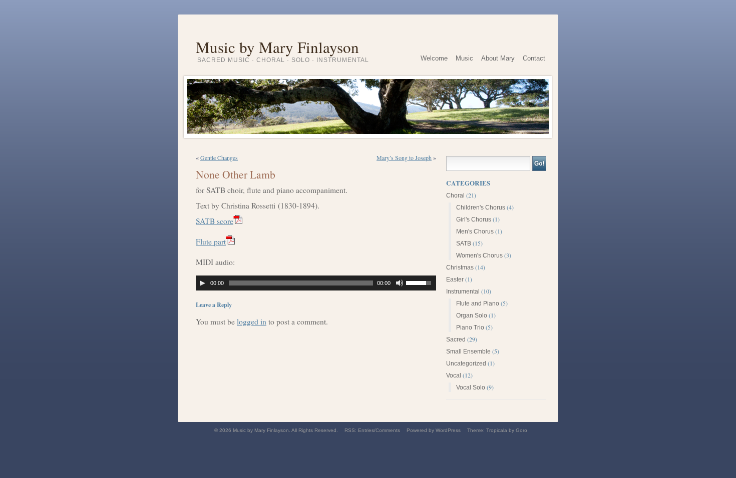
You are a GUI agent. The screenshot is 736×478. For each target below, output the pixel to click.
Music (464, 58)
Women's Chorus (479, 255)
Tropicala (496, 430)
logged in (251, 321)
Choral (455, 195)
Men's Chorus (475, 231)
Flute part (211, 241)
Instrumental (463, 291)
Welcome (434, 58)
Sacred (456, 339)
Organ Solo (471, 315)
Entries (366, 430)
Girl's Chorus (473, 219)
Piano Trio (470, 327)
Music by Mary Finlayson (277, 44)
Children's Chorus (480, 207)
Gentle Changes (219, 158)
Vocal (453, 375)
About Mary (498, 58)
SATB (463, 243)
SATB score (214, 221)
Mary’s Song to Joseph (404, 158)
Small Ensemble (468, 351)
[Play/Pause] (202, 283)
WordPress (448, 430)
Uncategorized (466, 363)
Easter (455, 279)
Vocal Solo (470, 387)
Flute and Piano (477, 303)
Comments (388, 430)
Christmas (460, 267)
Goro (521, 430)
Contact (534, 58)
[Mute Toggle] (400, 283)
